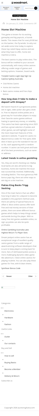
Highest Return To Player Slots (14, 232)
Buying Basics (10, 362)
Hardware (8, 317)
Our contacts (10, 343)
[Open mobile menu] (2, 3)
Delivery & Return (12, 376)
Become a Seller (6, 8)
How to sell (9, 356)
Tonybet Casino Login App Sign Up (16, 76)
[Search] (35, 8)
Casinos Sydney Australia (12, 79)
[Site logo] (19, 2)
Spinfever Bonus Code (10, 268)
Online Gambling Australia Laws (15, 229)
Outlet (7, 336)
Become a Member (12, 369)
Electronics (9, 311)
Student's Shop (17, 8)
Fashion (7, 324)
